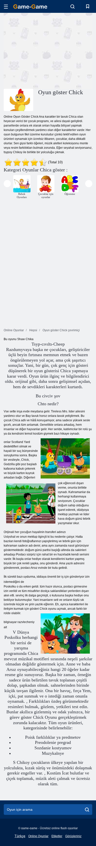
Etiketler (56, 836)
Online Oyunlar (38, 836)
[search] (87, 809)
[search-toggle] (72, 6)
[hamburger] (6, 6)
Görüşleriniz (73, 836)
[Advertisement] (45, 50)
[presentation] (7, 183)
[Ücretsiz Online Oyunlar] (30, 6)
